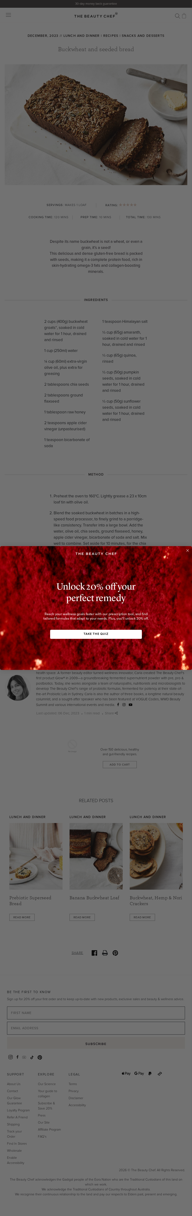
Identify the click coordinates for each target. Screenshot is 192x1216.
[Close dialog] (187, 550)
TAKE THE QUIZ (96, 634)
